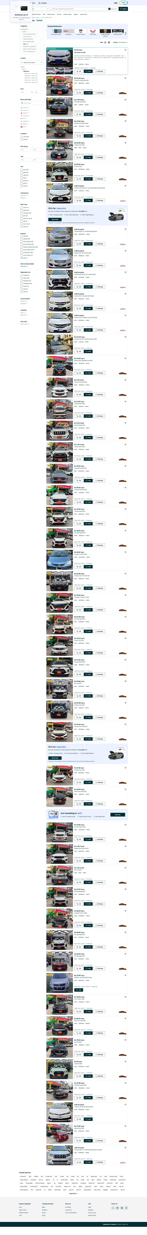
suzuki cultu (94, 1176)
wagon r (48, 1180)
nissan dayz (57, 1190)
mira (82, 1176)
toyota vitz (109, 1183)
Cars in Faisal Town (47, 17)
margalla (105, 1190)
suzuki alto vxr (114, 1190)
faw (32, 1190)
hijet (116, 1183)
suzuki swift (113, 1180)
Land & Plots (83, 14)
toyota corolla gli (39, 1183)
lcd (77, 1180)
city (101, 1176)
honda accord (44, 1186)
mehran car (75, 1183)
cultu (30, 1176)
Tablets (76, 14)
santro (72, 1180)
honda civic (49, 1176)
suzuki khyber (23, 1186)
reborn (67, 1183)
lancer (122, 1183)
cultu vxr (71, 1190)
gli (78, 1176)
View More (72, 1193)
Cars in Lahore (35, 17)
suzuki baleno (87, 1190)
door (74, 1186)
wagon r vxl (67, 1186)
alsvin (64, 1190)
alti (54, 1183)
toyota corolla (113, 1176)
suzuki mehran (24, 1180)
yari (88, 1180)
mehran (36, 1176)
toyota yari (58, 1186)
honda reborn (34, 1186)
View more (23, 258)
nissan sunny (100, 1183)
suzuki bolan (64, 1180)
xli (53, 1180)
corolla (62, 1176)
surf (52, 1186)
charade (60, 1183)
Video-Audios (67, 14)
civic (56, 1176)
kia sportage (29, 1183)
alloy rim (78, 1190)
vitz (67, 1176)
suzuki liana (88, 1186)
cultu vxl (121, 1186)
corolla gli (83, 1183)
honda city (23, 1176)
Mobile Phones (36, 14)
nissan (101, 1186)
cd (87, 1176)
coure (121, 1176)
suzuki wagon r (24, 1190)
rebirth (50, 1190)
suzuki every (122, 1180)
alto (42, 1176)
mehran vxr (92, 1183)
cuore (95, 1186)
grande (99, 1180)
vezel (114, 1186)
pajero (80, 1186)
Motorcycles (51, 14)
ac (44, 1190)
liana (93, 1180)
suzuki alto (33, 1180)
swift (105, 1176)
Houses (59, 14)
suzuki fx (108, 1186)
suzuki (72, 1176)
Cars (44, 14)
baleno (49, 1183)
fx (57, 1180)
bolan (82, 1180)
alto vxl (123, 1190)
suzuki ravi (38, 1190)
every (21, 1183)
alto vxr (41, 1180)
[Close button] (31, 3)
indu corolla (97, 1190)
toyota (105, 1180)
